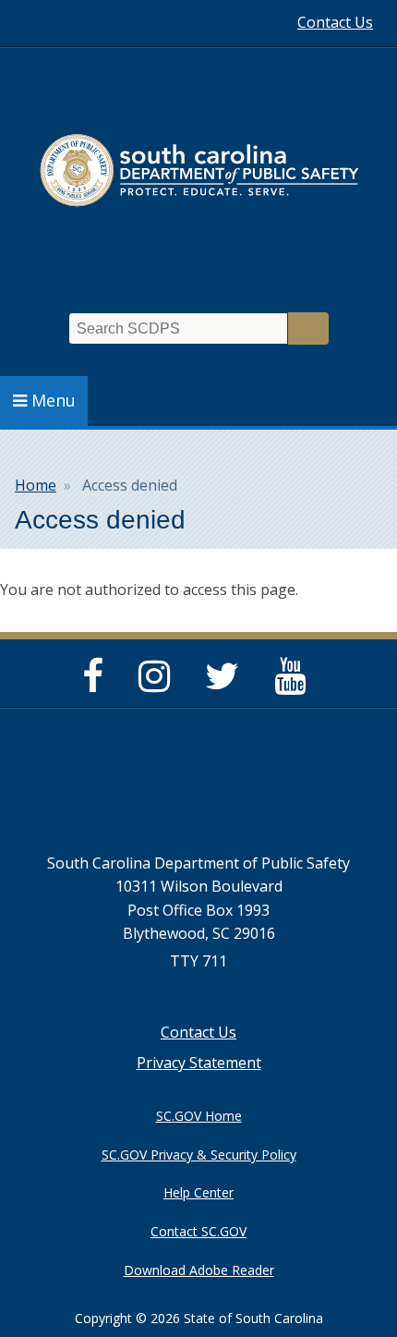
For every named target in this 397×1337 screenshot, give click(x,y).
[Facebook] (97, 684)
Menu (53, 400)
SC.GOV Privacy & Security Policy (199, 1154)
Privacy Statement (199, 1062)
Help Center (198, 1192)
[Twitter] (226, 684)
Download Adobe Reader (199, 1270)
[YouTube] (294, 684)
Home (35, 485)
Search (308, 328)
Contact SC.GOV (198, 1231)
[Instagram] (158, 684)
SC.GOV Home (199, 1115)
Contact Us (335, 22)
